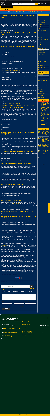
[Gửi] (36, 4)
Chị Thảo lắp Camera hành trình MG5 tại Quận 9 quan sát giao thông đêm (45, 114)
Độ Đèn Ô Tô (40, 37)
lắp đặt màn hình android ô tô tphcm (28, 334)
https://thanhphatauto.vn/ (8, 335)
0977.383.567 (6, 333)
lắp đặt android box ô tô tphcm (27, 329)
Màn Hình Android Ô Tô (42, 93)
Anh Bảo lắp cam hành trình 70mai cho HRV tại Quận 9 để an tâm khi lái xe (45, 119)
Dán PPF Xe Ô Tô (41, 87)
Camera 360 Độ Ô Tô (42, 22)
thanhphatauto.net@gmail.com (8, 336)
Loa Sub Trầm (40, 46)
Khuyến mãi (40, 42)
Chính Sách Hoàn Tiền (25, 325)
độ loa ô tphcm (24, 337)
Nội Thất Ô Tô (40, 56)
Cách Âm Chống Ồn (41, 20)
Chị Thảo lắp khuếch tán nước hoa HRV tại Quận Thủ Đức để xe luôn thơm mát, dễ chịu (45, 124)
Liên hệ (35, 0)
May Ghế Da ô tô (41, 54)
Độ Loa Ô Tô (40, 91)
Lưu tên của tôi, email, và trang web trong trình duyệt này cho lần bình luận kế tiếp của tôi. (18, 306)
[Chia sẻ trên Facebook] (16, 278)
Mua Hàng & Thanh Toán (26, 324)
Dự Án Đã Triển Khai (27, 7)
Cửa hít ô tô (40, 28)
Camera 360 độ (41, 82)
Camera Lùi (40, 26)
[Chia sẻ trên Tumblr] (21, 278)
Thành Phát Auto (4, 245)
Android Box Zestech (42, 18)
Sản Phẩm (21, 7)
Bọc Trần (39, 78)
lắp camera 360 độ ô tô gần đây (27, 331)
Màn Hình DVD (11, 281)
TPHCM (39, 7)
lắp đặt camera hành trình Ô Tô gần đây (28, 332)
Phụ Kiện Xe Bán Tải (42, 61)
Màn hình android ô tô (42, 48)
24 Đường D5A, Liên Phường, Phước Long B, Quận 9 (11, 330)
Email (15, 301)
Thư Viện (6, 9)
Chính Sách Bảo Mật (25, 321)
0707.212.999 (11, 333)
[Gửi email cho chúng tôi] (48, 0)
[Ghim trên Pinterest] (19, 278)
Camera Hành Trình (41, 24)
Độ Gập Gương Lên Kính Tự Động (43, 40)
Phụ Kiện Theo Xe (41, 59)
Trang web (27, 301)
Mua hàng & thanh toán (41, 0)
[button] (40, 4)
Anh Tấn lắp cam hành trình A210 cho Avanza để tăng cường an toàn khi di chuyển (45, 109)
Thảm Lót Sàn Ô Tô (41, 97)
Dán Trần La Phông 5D (42, 32)
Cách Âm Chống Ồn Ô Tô (42, 80)
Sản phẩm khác (41, 95)
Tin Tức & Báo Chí (41, 65)
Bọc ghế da (40, 76)
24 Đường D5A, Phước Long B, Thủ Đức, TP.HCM (34, 11)
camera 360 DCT (16, 203)
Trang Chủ (16, 7)
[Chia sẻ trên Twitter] (18, 278)
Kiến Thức (44, 7)
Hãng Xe (34, 7)
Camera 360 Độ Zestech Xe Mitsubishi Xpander (13, 103)
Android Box (40, 74)
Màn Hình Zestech (41, 52)
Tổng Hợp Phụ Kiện (41, 67)
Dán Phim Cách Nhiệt (42, 30)
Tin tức (2, 9)
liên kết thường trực (19, 281)
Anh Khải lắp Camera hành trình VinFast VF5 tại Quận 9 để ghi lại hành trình (45, 104)
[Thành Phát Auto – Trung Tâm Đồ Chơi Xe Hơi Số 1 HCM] (5, 3)
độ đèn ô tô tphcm (25, 335)
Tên (3, 301)
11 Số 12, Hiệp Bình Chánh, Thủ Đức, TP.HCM (17, 11)
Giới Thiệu (31, 0)
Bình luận (4, 293)
